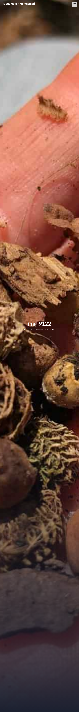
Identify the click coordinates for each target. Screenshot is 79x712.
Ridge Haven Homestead (19, 3)
